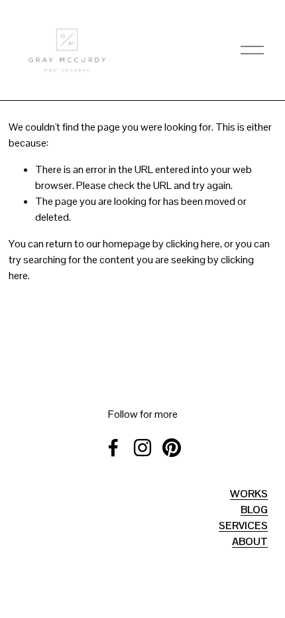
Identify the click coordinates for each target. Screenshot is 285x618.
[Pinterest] (171, 447)
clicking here (193, 244)
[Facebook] (113, 447)
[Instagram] (142, 447)
